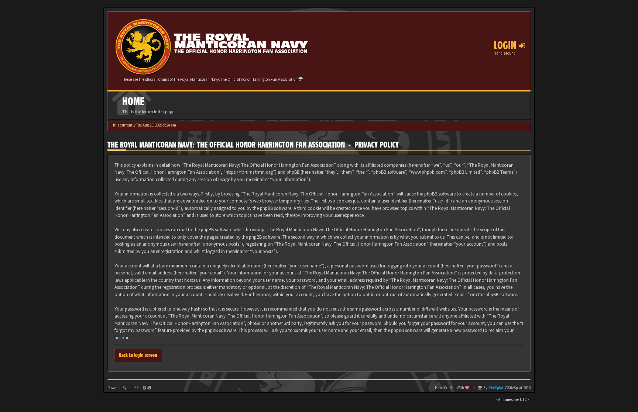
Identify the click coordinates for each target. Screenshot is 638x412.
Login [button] (506, 45)
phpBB (133, 387)
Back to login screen (138, 355)
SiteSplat (496, 387)
